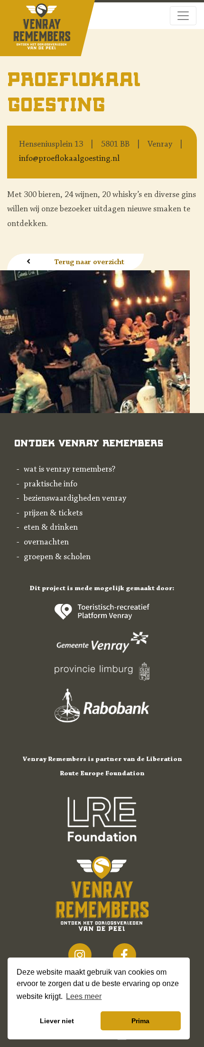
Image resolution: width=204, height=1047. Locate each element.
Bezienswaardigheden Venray (75, 498)
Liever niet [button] (57, 1021)
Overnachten (46, 542)
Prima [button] (140, 1021)
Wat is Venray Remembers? (69, 469)
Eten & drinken (51, 528)
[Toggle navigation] (183, 15)
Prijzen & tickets (53, 513)
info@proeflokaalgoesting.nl (69, 159)
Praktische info (50, 484)
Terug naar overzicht (89, 262)
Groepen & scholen (57, 557)
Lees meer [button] (84, 996)
